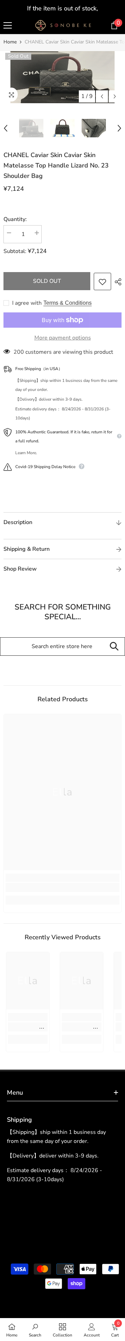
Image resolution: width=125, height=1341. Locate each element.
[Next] (115, 96)
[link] (62, 887)
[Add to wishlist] (102, 281)
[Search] (114, 646)
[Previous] (102, 96)
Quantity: (15, 219)
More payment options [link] (62, 338)
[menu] (7, 25)
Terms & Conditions (67, 303)
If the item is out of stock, (62, 8)
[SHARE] (116, 281)
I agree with (27, 303)
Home (10, 42)
